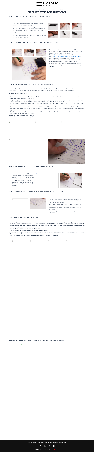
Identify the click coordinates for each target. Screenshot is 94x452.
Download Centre (46, 9)
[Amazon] (45, 446)
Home (31, 9)
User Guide (37, 9)
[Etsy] (49, 446)
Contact (55, 9)
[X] (40, 446)
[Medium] (53, 446)
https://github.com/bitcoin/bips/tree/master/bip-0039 (66, 56)
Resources (61, 9)
